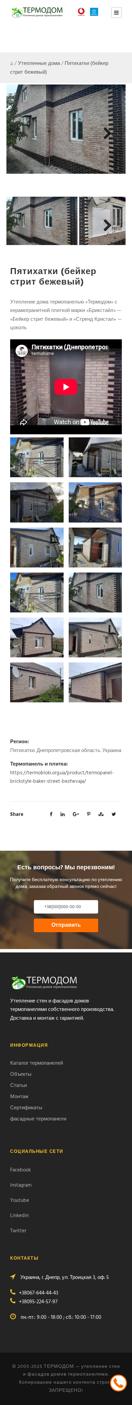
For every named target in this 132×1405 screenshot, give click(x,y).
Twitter (18, 1231)
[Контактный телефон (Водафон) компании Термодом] (83, 12)
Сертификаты (26, 1108)
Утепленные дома (39, 63)
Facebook (20, 1170)
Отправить (66, 925)
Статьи (18, 1086)
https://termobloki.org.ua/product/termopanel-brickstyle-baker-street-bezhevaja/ (62, 777)
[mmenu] (116, 12)
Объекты (20, 1074)
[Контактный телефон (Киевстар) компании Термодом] (96, 12)
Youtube (19, 1200)
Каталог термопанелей (36, 1063)
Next (117, 137)
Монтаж (19, 1097)
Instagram (20, 1185)
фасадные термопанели (38, 1119)
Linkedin (19, 1216)
